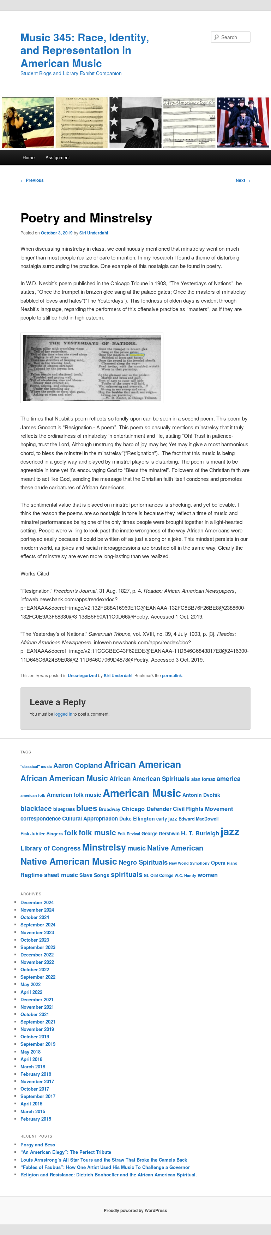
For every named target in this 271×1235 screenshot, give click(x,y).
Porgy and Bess (37, 1144)
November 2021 (37, 1006)
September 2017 (37, 1096)
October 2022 (34, 969)
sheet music (61, 874)
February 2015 (35, 1118)
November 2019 (37, 1029)
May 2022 (30, 984)
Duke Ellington (137, 818)
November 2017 (37, 1081)
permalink (172, 675)
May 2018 (30, 1051)
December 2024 (37, 902)
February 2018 (35, 1073)
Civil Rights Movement (203, 809)
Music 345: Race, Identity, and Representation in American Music (84, 49)
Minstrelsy (104, 847)
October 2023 (34, 939)
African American (142, 764)
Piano (232, 863)
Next (243, 180)
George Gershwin (160, 833)
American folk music (74, 794)
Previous (32, 180)
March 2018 (32, 1066)
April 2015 (31, 1103)
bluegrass (64, 809)
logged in (63, 714)
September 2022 (37, 976)
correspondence (40, 818)
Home (29, 157)
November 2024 (37, 909)
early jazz (166, 818)
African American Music (64, 777)
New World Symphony (189, 863)
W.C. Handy (185, 875)
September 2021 (37, 1021)
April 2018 (31, 1059)
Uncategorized (82, 675)
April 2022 (31, 992)
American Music (142, 792)
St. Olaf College (158, 875)
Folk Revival (129, 834)
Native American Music (68, 861)
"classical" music (36, 766)
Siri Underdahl (93, 232)
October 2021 (34, 1014)
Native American (175, 847)
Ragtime (31, 875)
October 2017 (34, 1088)
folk (70, 832)
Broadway (109, 809)
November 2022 (37, 962)
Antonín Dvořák (201, 794)
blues (86, 807)
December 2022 (37, 954)
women (208, 874)
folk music (97, 832)
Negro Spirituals (143, 862)
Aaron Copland (77, 765)
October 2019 (34, 1036)
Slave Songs (94, 874)
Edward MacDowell (198, 819)
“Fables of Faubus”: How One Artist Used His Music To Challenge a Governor (105, 1167)
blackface (36, 808)
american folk (32, 795)
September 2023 (37, 947)
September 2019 (37, 1043)
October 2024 (34, 917)
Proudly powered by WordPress (135, 1210)
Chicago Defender (146, 808)
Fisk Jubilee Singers (41, 833)
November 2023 (37, 932)
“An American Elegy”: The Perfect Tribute (65, 1152)
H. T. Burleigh (200, 833)
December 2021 (37, 999)
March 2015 (32, 1111)
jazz (230, 831)
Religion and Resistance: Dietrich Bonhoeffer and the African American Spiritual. (108, 1174)
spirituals (127, 874)
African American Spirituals (149, 778)
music (136, 848)
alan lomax (203, 779)
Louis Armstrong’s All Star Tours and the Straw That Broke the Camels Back (103, 1159)
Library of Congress (50, 847)
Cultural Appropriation (90, 818)
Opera (218, 862)
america (229, 778)
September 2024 (37, 924)
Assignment (58, 157)
